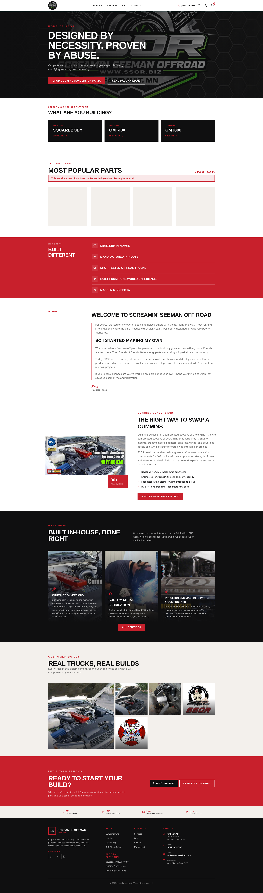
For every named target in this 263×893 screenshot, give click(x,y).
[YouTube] (57, 856)
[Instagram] (63, 856)
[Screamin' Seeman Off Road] (52, 5)
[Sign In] (205, 5)
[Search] (199, 5)
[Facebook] (50, 856)
